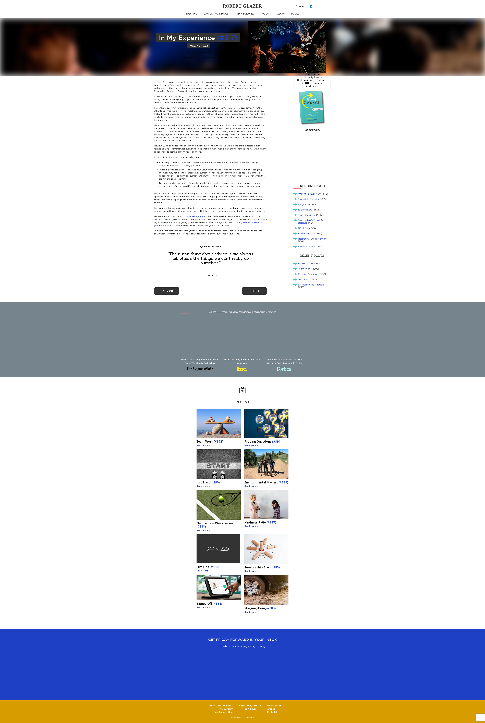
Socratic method (162, 219)
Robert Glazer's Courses (221, 705)
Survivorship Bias (262, 567)
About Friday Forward (250, 705)
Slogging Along (260, 608)
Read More (203, 445)
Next (253, 291)
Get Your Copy (312, 129)
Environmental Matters (266, 482)
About (281, 13)
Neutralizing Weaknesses (215, 524)
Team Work (210, 442)
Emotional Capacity (191, 57)
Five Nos (208, 567)
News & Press (274, 705)
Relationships (209, 57)
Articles (271, 708)
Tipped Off (209, 604)
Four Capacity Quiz (223, 711)
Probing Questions (263, 442)
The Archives (249, 708)
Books (295, 13)
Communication (204, 52)
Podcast (266, 13)
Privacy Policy (226, 708)
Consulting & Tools (215, 13)
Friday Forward (244, 13)
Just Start (208, 482)
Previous (168, 291)
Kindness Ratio (260, 522)
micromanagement (195, 216)
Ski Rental (272, 711)
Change (190, 52)
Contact (301, 6)
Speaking (191, 13)
